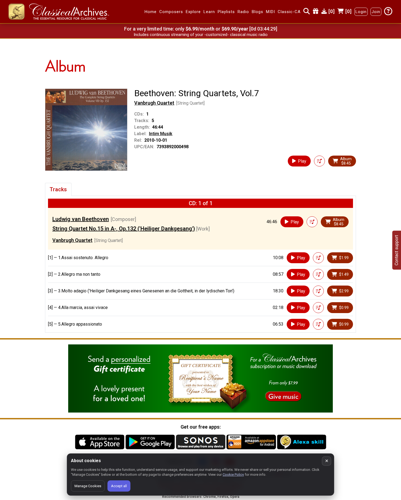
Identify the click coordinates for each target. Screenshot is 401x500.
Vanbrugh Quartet (154, 103)
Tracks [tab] (58, 189)
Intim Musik (160, 133)
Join (376, 11)
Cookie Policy (233, 474)
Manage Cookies (87, 486)
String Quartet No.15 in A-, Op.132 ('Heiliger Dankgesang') (123, 228)
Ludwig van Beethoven (80, 219)
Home (151, 11)
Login (361, 11)
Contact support (396, 250)
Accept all (119, 486)
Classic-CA (289, 11)
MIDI (270, 11)
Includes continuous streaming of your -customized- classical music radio (201, 34)
